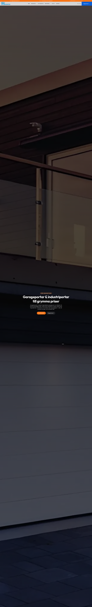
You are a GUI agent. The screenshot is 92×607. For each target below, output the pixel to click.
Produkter (33, 3)
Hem (29, 3)
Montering (47, 3)
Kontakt (58, 3)
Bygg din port (87, 3)
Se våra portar (41, 313)
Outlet (53, 3)
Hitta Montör (40, 3)
